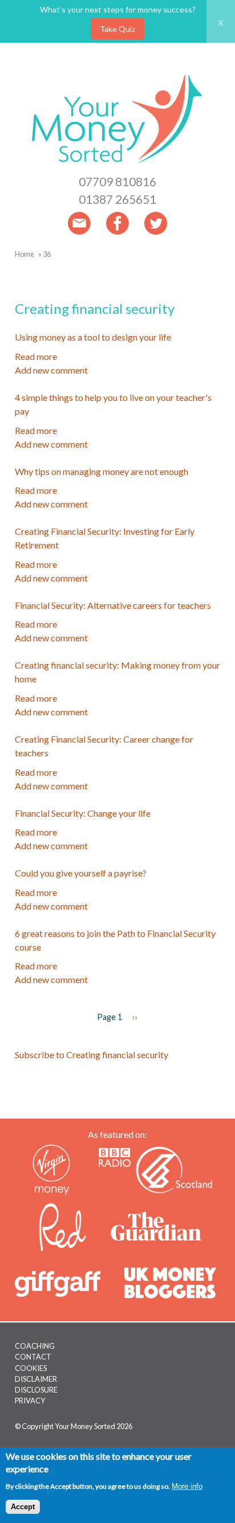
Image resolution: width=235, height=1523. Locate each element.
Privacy (30, 1400)
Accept (23, 1506)
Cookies (31, 1368)
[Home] (117, 165)
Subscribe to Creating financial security (91, 1054)
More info (187, 1486)
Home (24, 254)
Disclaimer (36, 1378)
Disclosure (36, 1389)
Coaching (35, 1345)
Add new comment (51, 370)
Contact (33, 1356)
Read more (36, 356)
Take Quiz (117, 29)
